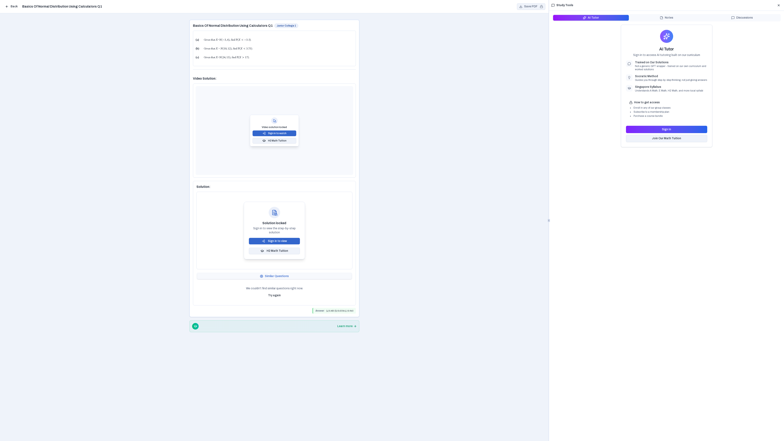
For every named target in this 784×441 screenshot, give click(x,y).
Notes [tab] (669, 17)
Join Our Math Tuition (666, 138)
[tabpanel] (274, 292)
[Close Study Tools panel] (779, 5)
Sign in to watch (277, 133)
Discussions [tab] (744, 17)
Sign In (666, 129)
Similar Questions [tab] (277, 276)
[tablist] (274, 276)
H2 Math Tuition (277, 140)
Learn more (345, 326)
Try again (274, 295)
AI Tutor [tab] (593, 17)
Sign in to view (277, 241)
